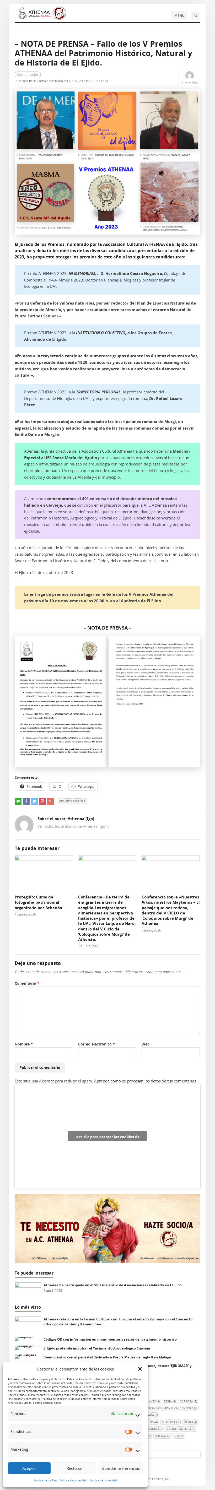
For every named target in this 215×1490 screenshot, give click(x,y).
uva (179, 1436)
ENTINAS (189, 1408)
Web (146, 1044)
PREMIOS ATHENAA (72, 801)
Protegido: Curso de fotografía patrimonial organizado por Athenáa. (39, 902)
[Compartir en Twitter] (34, 801)
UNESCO (162, 1436)
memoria (170, 1422)
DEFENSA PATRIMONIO (160, 1408)
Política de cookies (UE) (153, 1479)
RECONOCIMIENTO (180, 1429)
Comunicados (28, 74)
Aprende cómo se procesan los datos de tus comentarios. (145, 1080)
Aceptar (29, 1468)
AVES (154, 1401)
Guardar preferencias (120, 1468)
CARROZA (188, 1401)
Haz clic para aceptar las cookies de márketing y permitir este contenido (107, 1137)
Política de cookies (45, 1480)
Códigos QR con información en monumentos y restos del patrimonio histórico (110, 1339)
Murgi (190, 1422)
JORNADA (149, 1415)
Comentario (27, 983)
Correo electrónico (96, 1044)
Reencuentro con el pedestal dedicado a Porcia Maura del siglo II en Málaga (107, 1357)
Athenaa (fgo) (189, 82)
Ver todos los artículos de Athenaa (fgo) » (73, 826)
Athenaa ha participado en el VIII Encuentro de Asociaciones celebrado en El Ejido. (113, 1285)
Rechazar (75, 1468)
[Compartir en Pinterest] (42, 801)
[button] (140, 1369)
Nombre (24, 1044)
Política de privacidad (73, 1480)
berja (170, 1401)
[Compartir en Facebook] (26, 801)
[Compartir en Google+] (50, 801)
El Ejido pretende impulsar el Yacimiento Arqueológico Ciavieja (97, 1348)
